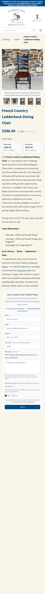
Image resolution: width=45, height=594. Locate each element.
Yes (9, 395)
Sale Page (24, 2)
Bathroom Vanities (24, 3)
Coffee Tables (20, 5)
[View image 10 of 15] (38, 101)
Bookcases (11, 5)
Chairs (17, 39)
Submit (22, 407)
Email (7, 324)
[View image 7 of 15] (14, 101)
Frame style (7, 139)
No (16, 395)
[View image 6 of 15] (6, 101)
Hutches (6, 3)
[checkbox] (6, 396)
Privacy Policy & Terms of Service (24, 402)
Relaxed (22, 270)
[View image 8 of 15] (22, 101)
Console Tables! (32, 5)
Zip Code (17, 342)
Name (7, 315)
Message (11, 352)
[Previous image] (6, 69)
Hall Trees (13, 3)
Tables (40, 2)
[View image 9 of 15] (30, 101)
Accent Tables (36, 3)
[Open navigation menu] (40, 30)
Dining (7, 39)
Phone (7, 333)
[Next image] (38, 69)
